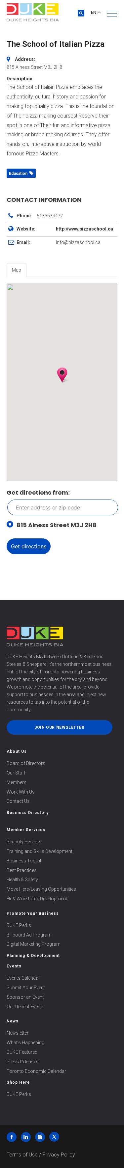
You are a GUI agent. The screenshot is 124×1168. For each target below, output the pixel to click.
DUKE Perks (19, 925)
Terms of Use (22, 1155)
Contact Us (18, 801)
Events (14, 966)
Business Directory (28, 812)
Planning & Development (33, 955)
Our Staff (16, 772)
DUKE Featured (22, 1052)
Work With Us (21, 792)
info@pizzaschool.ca (78, 242)
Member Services (26, 830)
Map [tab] (16, 270)
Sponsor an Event (25, 997)
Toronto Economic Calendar (36, 1071)
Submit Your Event (26, 987)
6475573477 (50, 215)
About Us (17, 751)
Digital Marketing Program (34, 944)
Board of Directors (26, 763)
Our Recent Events (25, 1006)
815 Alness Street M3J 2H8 (57, 525)
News (13, 1021)
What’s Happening (25, 1042)
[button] (112, 13)
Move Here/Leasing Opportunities (41, 889)
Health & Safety (22, 879)
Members (16, 782)
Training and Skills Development (39, 851)
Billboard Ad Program (29, 934)
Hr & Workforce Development (37, 898)
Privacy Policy (58, 1155)
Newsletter (17, 1033)
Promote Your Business (33, 913)
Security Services (24, 841)
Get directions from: (38, 492)
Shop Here (18, 1082)
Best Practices (22, 870)
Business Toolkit (24, 860)
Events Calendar (23, 978)
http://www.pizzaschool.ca (84, 228)
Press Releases (23, 1061)
